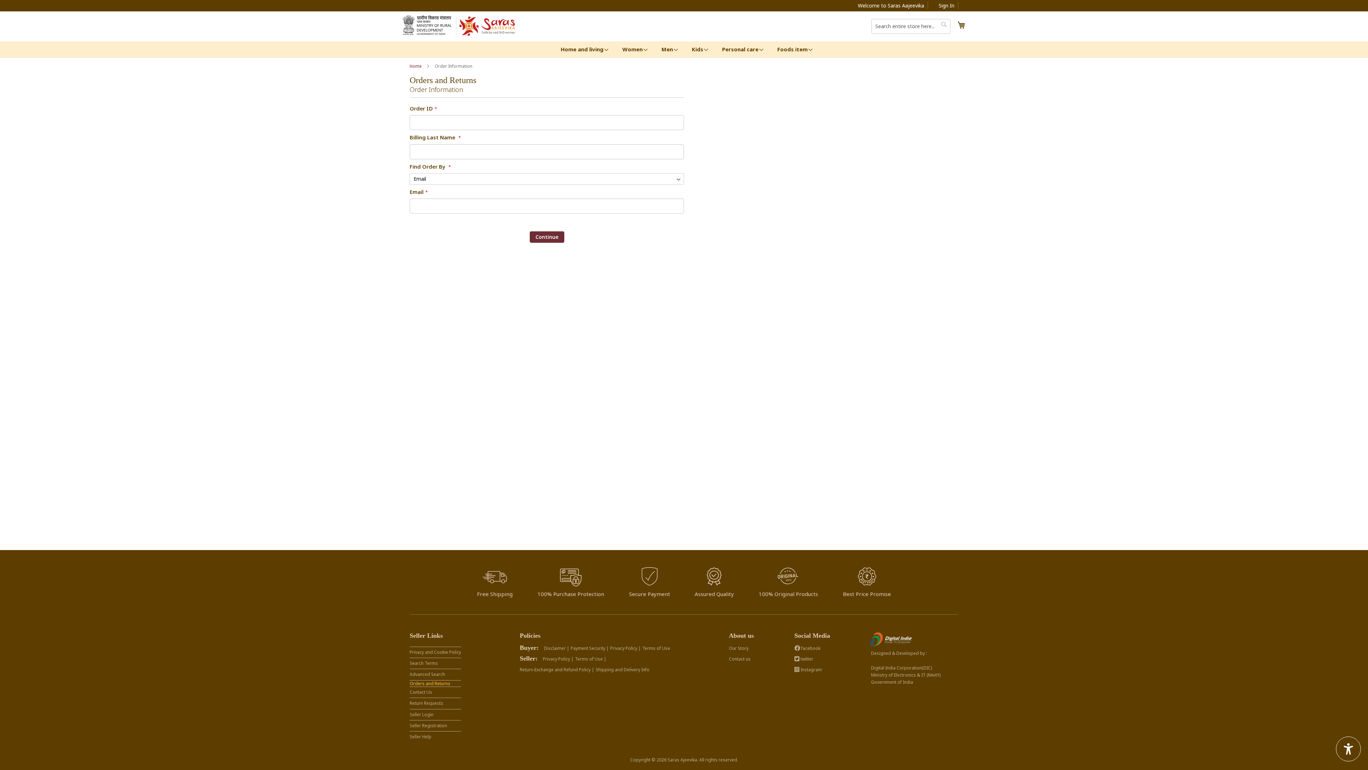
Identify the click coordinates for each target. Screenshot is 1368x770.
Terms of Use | (590, 659)
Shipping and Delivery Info (622, 670)
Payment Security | (590, 648)
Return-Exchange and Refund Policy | (557, 670)
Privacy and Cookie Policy (435, 652)
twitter (806, 659)
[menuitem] (582, 49)
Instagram (810, 670)
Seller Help (420, 737)
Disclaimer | (556, 648)
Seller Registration (428, 726)
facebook (810, 648)
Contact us (740, 659)
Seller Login (422, 715)
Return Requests (426, 703)
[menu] (684, 49)
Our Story (738, 648)
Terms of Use (656, 648)
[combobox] (910, 26)
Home (416, 66)
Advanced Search (427, 674)
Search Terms (424, 663)
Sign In (946, 5)
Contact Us (421, 692)
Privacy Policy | (625, 648)
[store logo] (487, 26)
